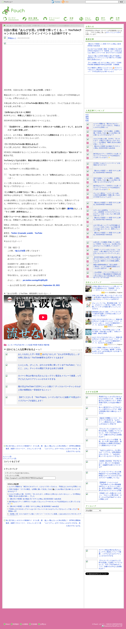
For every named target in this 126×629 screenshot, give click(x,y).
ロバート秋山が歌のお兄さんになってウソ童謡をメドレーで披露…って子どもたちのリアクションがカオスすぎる (110, 553)
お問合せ (43, 624)
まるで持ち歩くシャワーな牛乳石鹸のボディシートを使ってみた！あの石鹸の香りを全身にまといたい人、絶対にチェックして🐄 (106, 228)
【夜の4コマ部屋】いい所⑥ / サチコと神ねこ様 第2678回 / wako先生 (106, 218)
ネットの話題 (27, 345)
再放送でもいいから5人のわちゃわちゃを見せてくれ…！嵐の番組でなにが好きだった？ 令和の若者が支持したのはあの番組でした (110, 400)
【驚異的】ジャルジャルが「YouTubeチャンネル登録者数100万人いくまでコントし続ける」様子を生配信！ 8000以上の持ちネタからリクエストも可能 (110, 486)
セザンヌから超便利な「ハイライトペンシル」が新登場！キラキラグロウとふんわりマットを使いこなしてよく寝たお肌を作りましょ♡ (106, 213)
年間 (87, 121)
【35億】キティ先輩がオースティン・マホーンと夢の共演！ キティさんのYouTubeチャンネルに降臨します (110, 496)
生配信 (40, 345)
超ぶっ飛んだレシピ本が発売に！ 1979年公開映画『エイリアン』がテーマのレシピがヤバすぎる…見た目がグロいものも (62, 448)
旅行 (96, 18)
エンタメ (11, 345)
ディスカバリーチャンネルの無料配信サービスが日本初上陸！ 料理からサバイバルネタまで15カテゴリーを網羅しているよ (110, 475)
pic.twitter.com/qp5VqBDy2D (35, 280)
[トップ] (4, 25)
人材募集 (25, 624)
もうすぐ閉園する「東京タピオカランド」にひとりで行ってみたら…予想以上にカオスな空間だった (45, 486)
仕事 (111, 18)
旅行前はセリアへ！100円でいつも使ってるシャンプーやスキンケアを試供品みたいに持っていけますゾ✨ (107, 155)
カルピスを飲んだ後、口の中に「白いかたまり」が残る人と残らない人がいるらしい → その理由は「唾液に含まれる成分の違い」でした (107, 141)
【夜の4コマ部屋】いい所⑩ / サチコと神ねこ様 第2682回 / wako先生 (106, 233)
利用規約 (16, 624)
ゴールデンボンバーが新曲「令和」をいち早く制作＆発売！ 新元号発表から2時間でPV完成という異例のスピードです (110, 442)
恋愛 (65, 18)
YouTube (38, 233)
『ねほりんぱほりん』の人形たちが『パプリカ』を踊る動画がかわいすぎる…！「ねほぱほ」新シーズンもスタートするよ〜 (110, 453)
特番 (35, 345)
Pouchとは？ (8, 2)
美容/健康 (25, 18)
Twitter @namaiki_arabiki (22, 233)
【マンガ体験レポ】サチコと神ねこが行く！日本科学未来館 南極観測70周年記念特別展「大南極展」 (104, 63)
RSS (63, 1)
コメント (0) (7, 456)
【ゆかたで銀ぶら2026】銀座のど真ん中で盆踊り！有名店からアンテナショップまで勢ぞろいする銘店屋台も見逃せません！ (104, 57)
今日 (87, 115)
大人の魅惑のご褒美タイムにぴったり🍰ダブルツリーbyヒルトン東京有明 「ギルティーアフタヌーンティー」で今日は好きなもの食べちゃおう (104, 69)
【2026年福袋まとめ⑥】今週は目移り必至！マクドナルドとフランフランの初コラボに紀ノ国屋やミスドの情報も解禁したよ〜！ (106, 260)
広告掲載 (34, 624)
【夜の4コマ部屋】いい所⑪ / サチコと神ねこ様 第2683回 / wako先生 (34, 506)
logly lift (80, 350)
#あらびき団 (20, 251)
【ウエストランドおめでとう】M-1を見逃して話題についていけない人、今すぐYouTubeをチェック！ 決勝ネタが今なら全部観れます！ (110, 433)
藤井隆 (70, 208)
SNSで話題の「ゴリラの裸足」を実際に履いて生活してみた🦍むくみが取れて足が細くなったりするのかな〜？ (106, 133)
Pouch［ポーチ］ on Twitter (55, 1)
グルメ (81, 18)
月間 (87, 119)
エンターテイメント (10, 18)
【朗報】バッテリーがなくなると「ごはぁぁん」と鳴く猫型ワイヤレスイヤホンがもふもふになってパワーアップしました (106, 252)
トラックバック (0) (9, 458)
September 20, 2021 (51, 285)
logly (121, 282)
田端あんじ (12, 38)
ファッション (47, 18)
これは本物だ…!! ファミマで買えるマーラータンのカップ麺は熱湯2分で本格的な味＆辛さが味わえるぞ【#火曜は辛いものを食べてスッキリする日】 (107, 275)
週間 (87, 117)
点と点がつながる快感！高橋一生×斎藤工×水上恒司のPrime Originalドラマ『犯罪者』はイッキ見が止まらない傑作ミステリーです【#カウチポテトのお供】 (104, 51)
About (8, 624)
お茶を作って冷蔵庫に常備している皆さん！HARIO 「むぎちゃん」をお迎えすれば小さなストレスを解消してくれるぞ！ (107, 244)
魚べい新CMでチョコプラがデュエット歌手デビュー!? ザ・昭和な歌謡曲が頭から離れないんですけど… (110, 410)
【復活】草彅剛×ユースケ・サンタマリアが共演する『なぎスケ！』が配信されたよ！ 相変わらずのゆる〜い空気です (110, 421)
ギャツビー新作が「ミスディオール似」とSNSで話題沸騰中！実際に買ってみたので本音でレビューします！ (106, 195)
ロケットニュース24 (113, 32)
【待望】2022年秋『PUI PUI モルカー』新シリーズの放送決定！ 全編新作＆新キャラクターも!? (110, 464)
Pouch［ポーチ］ (8, 7)
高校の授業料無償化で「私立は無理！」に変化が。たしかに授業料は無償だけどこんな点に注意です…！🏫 (106, 266)
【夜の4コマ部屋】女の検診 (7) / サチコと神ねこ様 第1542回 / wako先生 (35, 499)
